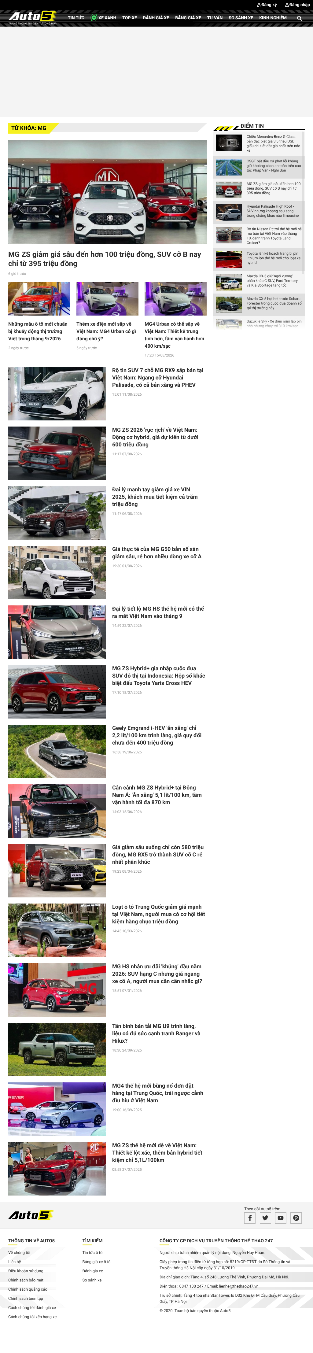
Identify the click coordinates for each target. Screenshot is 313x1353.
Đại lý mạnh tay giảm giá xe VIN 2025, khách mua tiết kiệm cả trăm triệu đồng (155, 497)
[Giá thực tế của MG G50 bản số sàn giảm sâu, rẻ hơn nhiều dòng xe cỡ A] (57, 572)
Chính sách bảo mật (25, 1280)
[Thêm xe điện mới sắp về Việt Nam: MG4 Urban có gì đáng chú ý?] (107, 299)
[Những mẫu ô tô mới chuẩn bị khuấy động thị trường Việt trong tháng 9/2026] (39, 299)
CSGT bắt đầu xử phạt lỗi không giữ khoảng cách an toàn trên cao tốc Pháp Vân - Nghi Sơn (274, 165)
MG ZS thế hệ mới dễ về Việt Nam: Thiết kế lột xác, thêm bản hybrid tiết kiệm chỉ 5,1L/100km (157, 1152)
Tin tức (76, 18)
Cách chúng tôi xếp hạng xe (32, 1317)
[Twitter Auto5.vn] (265, 1218)
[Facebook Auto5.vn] (250, 1218)
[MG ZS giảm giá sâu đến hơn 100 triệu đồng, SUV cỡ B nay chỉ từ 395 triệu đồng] (107, 192)
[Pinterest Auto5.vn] (296, 1218)
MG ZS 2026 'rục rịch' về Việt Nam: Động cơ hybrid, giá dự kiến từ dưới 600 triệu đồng (155, 437)
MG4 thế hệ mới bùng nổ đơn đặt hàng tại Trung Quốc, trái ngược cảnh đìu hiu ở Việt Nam (157, 1093)
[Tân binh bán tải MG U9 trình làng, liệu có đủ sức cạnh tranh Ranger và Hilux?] (57, 1049)
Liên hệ (14, 1262)
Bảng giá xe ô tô (97, 1262)
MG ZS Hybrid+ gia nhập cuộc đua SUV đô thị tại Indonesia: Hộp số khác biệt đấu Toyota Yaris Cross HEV (158, 675)
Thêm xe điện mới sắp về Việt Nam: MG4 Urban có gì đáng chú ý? (106, 331)
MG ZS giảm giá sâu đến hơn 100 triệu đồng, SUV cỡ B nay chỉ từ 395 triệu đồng (274, 188)
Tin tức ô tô (93, 1253)
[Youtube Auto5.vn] (280, 1218)
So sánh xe (241, 18)
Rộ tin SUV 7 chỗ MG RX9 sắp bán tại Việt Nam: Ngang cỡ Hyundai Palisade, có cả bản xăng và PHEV (157, 377)
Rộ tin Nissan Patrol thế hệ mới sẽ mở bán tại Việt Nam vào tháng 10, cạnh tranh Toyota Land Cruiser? (274, 236)
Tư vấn (215, 18)
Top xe (129, 18)
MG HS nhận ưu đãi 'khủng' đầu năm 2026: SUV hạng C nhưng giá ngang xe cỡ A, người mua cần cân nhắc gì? (157, 974)
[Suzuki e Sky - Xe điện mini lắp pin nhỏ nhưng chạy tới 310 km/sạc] (229, 327)
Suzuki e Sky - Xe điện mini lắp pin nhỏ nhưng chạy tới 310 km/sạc (274, 323)
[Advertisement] (156, 71)
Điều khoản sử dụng (25, 1271)
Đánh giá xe (156, 18)
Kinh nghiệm (273, 18)
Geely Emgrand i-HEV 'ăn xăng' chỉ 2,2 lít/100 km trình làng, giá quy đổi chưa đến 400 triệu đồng (156, 735)
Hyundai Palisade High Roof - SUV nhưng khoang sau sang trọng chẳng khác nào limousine (273, 211)
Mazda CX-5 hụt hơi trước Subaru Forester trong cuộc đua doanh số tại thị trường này (274, 303)
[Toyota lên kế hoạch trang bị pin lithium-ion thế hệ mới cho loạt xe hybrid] (229, 259)
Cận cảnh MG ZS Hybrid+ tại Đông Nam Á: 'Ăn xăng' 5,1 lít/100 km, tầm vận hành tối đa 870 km (157, 795)
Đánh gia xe (93, 1271)
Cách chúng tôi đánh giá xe (32, 1308)
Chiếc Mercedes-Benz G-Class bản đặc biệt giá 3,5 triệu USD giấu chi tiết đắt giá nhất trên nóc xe (273, 144)
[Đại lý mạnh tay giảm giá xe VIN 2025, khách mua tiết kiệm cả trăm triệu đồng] (57, 513)
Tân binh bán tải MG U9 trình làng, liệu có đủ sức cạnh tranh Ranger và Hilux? (156, 1033)
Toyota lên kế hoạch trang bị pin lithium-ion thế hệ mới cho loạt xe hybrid (273, 258)
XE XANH (107, 18)
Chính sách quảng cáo (27, 1289)
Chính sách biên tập (25, 1298)
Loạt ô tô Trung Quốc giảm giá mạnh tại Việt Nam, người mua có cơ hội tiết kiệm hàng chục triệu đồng (158, 914)
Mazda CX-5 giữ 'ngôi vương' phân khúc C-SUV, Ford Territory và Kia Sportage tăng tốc (272, 280)
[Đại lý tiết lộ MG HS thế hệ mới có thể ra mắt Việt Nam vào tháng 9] (57, 632)
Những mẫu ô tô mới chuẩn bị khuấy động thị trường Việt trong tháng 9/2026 (38, 331)
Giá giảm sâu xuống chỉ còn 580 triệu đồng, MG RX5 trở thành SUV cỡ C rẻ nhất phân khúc (158, 854)
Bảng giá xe (188, 18)
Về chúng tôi (19, 1253)
